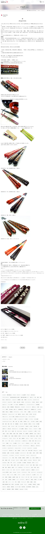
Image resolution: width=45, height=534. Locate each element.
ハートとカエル (11, 455)
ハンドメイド (17, 455)
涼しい (29, 421)
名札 (35, 397)
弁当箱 (8, 407)
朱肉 (19, 438)
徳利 (3, 424)
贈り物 (23, 402)
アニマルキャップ (28, 474)
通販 (38, 397)
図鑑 (33, 465)
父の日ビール (22, 465)
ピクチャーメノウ (33, 455)
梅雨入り (39, 411)
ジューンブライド (34, 411)
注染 (9, 436)
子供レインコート (5, 416)
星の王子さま (20, 467)
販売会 (32, 479)
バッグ (17, 479)
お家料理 (13, 477)
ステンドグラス (22, 455)
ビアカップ (27, 465)
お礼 (3, 479)
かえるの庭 (22, 469)
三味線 (14, 433)
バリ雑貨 (15, 419)
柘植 (8, 424)
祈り (28, 477)
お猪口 (15, 465)
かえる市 (21, 484)
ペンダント (27, 455)
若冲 (16, 426)
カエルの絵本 (19, 462)
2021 (3, 477)
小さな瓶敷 (14, 443)
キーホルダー (23, 407)
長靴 (6, 467)
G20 (16, 414)
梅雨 (38, 407)
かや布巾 (31, 426)
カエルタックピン (17, 440)
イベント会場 (40, 479)
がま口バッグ (4, 404)
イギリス (21, 411)
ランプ (16, 467)
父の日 (18, 465)
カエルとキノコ (5, 426)
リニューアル (30, 399)
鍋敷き (7, 443)
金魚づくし (39, 433)
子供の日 (33, 402)
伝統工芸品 (25, 424)
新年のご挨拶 (30, 450)
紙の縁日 (8, 486)
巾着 (27, 453)
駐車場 (35, 479)
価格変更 (27, 433)
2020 (26, 450)
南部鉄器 (23, 438)
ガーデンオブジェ (16, 411)
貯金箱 (30, 440)
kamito (37, 486)
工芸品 (33, 457)
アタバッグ (4, 465)
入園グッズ (31, 397)
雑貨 (40, 397)
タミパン (32, 443)
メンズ (6, 440)
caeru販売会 (30, 484)
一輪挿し (4, 433)
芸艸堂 (6, 477)
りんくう (23, 443)
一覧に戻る (22, 347)
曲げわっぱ (4, 407)
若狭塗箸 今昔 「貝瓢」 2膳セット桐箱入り (8, 215)
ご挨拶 (40, 477)
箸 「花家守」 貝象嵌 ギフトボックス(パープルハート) (10, 335)
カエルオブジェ (10, 402)
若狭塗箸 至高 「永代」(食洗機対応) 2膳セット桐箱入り (10, 191)
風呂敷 (6, 460)
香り (16, 482)
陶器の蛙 (16, 436)
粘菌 (3, 467)
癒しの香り (18, 402)
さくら (11, 443)
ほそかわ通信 (17, 484)
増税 (17, 433)
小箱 (13, 469)
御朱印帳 (37, 457)
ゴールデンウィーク (36, 399)
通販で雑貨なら (9, 395)
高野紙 (13, 489)
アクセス (28, 395)
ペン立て (39, 431)
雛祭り (31, 453)
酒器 (6, 424)
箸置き (21, 421)
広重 (6, 431)
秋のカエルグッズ (15, 428)
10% (23, 433)
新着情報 (19, 399)
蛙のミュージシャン (38, 440)
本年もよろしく (36, 450)
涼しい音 (21, 424)
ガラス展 (26, 489)
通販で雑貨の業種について (25, 397)
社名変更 (10, 479)
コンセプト (4, 395)
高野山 (28, 482)
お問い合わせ (33, 395)
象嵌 (17, 477)
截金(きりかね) (33, 436)
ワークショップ (23, 482)
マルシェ (25, 484)
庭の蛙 (20, 436)
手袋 (29, 472)
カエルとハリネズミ (18, 448)
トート (9, 482)
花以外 (15, 402)
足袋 (15, 450)
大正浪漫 (37, 421)
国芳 (3, 431)
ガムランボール (35, 477)
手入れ (8, 474)
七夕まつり (4, 486)
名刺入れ (30, 424)
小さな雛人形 (17, 453)
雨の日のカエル (5, 414)
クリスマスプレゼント (26, 445)
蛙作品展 (34, 484)
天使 (31, 477)
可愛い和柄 (35, 426)
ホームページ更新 (11, 416)
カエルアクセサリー (11, 448)
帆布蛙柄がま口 (20, 409)
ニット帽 (23, 474)
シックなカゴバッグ (20, 419)
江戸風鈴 (26, 419)
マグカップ (17, 460)
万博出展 (33, 486)
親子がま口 (9, 428)
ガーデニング (4, 402)
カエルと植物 (36, 419)
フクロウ (10, 438)
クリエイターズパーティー (31, 404)
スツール (8, 469)
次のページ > (40, 347)
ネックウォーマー (5, 438)
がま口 (35, 433)
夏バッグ (8, 465)
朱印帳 (40, 428)
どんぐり (9, 431)
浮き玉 (32, 467)
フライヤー (18, 472)
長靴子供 (9, 467)
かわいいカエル (19, 431)
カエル (41, 407)
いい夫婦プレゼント (25, 440)
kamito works (21, 489)
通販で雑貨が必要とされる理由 (14, 397)
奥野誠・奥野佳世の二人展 (6, 484)
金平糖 (37, 453)
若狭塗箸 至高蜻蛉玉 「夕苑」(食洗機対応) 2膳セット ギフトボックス (13, 262)
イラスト (40, 465)
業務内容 (14, 479)
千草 (11, 462)
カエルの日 (39, 409)
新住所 (13, 467)
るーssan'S (14, 472)
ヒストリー (37, 469)
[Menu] (43, 1)
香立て (39, 460)
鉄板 (35, 443)
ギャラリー (18, 395)
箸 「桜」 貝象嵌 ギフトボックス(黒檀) (7, 329)
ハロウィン (27, 438)
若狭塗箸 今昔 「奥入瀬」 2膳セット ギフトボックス (10, 238)
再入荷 (27, 414)
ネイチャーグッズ (23, 453)
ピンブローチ (4, 448)
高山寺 (13, 431)
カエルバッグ (25, 431)
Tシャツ (37, 462)
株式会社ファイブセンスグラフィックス (21, 416)
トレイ (10, 457)
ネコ (11, 469)
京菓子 (34, 453)
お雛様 (8, 453)
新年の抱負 (4, 453)
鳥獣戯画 (11, 411)
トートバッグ (24, 448)
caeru (37, 516)
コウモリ (31, 438)
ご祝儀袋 (29, 411)
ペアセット (22, 477)
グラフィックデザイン (32, 416)
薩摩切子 (27, 457)
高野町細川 (16, 489)
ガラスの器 (32, 421)
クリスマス (20, 445)
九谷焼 (7, 433)
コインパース (18, 469)
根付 (11, 424)
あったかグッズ (14, 445)
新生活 (21, 460)
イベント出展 (16, 404)
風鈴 (22, 399)
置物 (11, 465)
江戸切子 (30, 414)
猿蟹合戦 (6, 436)
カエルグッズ (14, 399)
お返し (6, 479)
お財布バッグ (4, 428)
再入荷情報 (37, 404)
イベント (19, 443)
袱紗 (3, 460)
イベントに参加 (10, 404)
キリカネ (34, 424)
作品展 (37, 465)
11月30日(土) (27, 443)
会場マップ (4, 489)
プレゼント (30, 428)
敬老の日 (26, 428)
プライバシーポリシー (6, 397)
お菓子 (41, 402)
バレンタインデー (5, 455)
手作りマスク (35, 460)
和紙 (13, 457)
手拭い (25, 411)
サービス (14, 395)
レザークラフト (22, 479)
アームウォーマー (5, 450)
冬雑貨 (19, 482)
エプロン (14, 462)
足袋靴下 (19, 450)
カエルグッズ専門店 (5, 472)
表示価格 (20, 433)
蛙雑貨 (3, 411)
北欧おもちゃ (33, 445)
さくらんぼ (12, 460)
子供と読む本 (29, 462)
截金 (28, 436)
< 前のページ (4, 347)
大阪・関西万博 (28, 486)
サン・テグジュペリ (27, 467)
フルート (4, 443)
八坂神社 (38, 484)
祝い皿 (40, 450)
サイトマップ (30, 518)
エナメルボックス (39, 472)
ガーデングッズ (24, 436)
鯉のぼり (37, 402)
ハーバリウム (31, 419)
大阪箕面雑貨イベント (22, 404)
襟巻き (15, 474)
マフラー (19, 474)
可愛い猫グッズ (11, 450)
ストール (11, 474)
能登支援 (12, 486)
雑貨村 (7, 409)
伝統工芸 (25, 460)
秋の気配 (38, 424)
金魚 (16, 421)
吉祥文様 (25, 421)
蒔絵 (9, 426)
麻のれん (7, 411)
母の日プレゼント (8, 399)
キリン (38, 474)
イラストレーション (5, 419)
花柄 (33, 440)
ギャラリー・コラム (4, 339)
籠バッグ (11, 419)
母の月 (33, 462)
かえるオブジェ (28, 469)
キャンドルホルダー (21, 426)
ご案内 (3, 482)
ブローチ (14, 438)
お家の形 (27, 426)
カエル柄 (23, 450)
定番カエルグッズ (27, 409)
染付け (38, 467)
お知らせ (23, 414)
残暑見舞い (17, 424)
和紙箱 (41, 453)
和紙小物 (4, 445)
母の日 (3, 399)
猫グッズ (4, 469)
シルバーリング (33, 472)
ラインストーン (28, 407)
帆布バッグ (15, 409)
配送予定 (19, 414)
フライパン (4, 474)
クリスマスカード (24, 472)
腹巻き (37, 436)
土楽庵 (12, 436)
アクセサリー (35, 428)
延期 (6, 482)
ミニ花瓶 (35, 431)
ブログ (4, 361)
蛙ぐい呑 (34, 414)
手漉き (16, 457)
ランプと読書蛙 (21, 428)
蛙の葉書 (19, 457)
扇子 (9, 460)
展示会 (13, 484)
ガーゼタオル (30, 460)
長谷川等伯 (23, 486)
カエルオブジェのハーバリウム (7, 421)
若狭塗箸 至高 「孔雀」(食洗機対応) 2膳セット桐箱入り (10, 168)
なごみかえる (30, 431)
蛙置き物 (33, 469)
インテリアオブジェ (28, 402)
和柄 (40, 436)
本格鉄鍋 (9, 477)
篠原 (13, 421)
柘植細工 (23, 457)
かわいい (12, 440)
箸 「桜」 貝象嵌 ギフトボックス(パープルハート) (9, 331)
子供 (9, 440)
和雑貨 (25, 399)
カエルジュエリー (5, 457)
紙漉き (31, 482)
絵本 (31, 465)
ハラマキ (35, 438)
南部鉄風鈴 (12, 407)
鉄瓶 (8, 462)
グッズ (3, 409)
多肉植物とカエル (33, 409)
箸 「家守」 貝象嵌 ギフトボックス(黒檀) (8, 333)
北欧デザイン (28, 479)
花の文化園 (10, 409)
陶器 (35, 467)
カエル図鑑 (24, 462)
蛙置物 (11, 433)
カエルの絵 (35, 448)
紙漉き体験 (8, 489)
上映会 (35, 482)
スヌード (39, 438)
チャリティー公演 (17, 486)
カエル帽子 (34, 474)
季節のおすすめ (17, 407)
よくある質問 (24, 395)
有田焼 (41, 421)
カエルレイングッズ (11, 414)
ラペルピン (12, 426)
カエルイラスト (29, 448)
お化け (11, 472)
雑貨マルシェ (34, 407)
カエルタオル (4, 462)
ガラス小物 (12, 453)
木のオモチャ (38, 445)
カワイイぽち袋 (9, 445)
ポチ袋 (38, 443)
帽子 (3, 440)
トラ (41, 474)
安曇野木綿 (31, 433)
